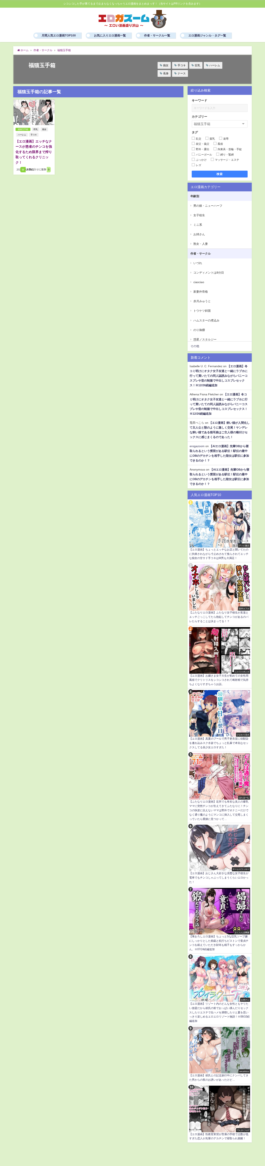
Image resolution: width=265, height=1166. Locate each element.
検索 (220, 174)
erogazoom (197, 446)
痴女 (166, 65)
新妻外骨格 (200, 291)
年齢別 (194, 196)
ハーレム (214, 65)
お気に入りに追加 (37, 169)
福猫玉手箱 (23, 129)
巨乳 (197, 65)
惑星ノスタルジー (205, 339)
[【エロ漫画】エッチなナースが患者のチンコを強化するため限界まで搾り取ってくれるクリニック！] (34, 112)
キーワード (199, 100)
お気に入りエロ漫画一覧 (110, 35)
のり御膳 (199, 329)
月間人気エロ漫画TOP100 (59, 35)
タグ (195, 132)
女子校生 (199, 215)
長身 (166, 73)
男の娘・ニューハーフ (207, 205)
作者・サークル (200, 253)
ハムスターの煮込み (206, 320)
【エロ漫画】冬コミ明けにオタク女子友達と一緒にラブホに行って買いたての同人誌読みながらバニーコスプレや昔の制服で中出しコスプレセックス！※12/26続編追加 (219, 376)
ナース (182, 73)
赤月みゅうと (202, 301)
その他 (194, 346)
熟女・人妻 (200, 243)
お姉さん (199, 234)
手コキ (182, 65)
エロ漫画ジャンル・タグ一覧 (207, 35)
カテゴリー (199, 116)
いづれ (197, 263)
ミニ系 (197, 224)
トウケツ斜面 (202, 310)
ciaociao (198, 282)
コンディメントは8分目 (208, 272)
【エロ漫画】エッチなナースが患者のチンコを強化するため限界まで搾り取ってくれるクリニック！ (34, 152)
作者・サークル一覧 (157, 35)
